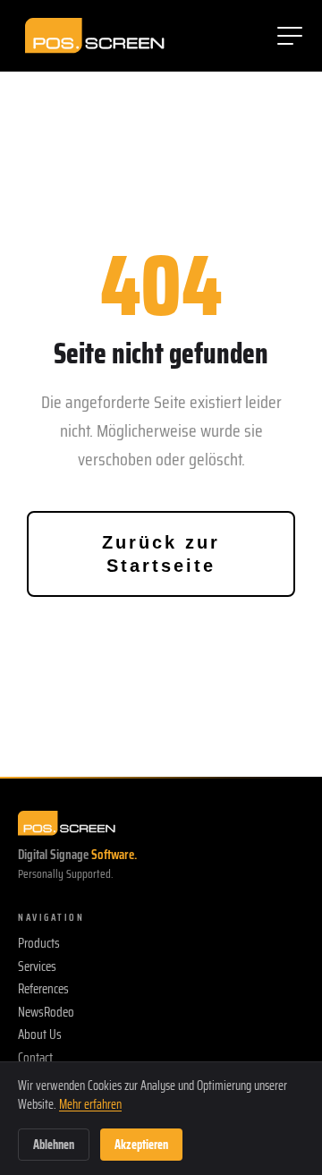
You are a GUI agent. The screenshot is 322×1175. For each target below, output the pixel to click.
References (43, 990)
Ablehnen (53, 1144)
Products (39, 944)
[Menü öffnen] (289, 35)
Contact (35, 1059)
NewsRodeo (46, 1013)
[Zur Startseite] (95, 36)
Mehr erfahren (90, 1104)
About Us (40, 1035)
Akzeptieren (141, 1144)
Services (37, 967)
